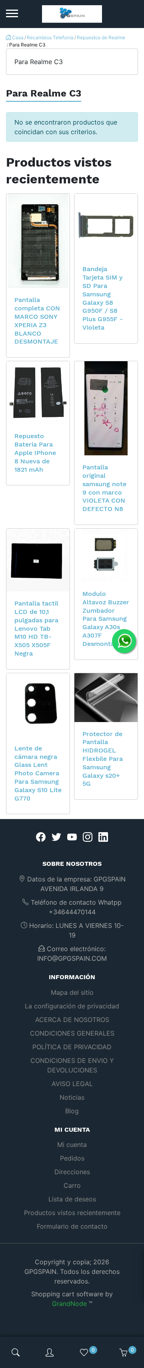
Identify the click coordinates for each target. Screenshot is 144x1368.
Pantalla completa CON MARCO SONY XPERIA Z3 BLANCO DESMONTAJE (37, 320)
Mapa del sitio (72, 992)
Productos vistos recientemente (72, 1213)
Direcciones (72, 1172)
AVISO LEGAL (72, 1084)
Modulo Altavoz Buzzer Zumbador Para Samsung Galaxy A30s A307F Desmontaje (105, 619)
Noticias (72, 1097)
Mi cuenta (72, 1145)
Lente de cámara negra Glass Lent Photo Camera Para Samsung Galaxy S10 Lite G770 (38, 773)
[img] (16, 1352)
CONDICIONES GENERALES (72, 1033)
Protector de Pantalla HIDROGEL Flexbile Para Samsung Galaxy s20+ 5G (102, 759)
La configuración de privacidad (72, 1006)
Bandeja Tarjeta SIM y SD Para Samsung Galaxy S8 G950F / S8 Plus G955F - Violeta (102, 298)
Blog (72, 1111)
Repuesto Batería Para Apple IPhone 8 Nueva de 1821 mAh (35, 452)
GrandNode (69, 1304)
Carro (72, 1185)
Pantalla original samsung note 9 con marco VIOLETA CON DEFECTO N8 (104, 488)
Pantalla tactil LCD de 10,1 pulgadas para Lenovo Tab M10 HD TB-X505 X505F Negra (36, 628)
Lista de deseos (72, 1199)
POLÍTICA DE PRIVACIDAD (72, 1047)
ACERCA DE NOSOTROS (72, 1020)
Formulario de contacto (72, 1226)
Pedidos (72, 1158)
